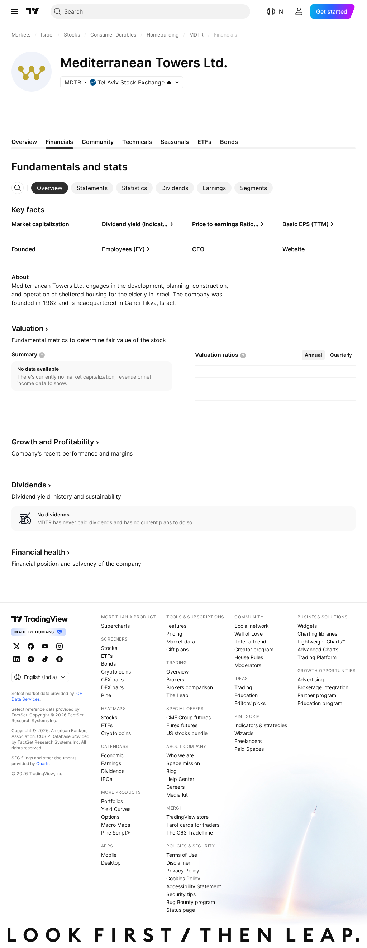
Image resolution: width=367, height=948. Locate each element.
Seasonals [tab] (175, 141)
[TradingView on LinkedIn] (16, 659)
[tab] (49, 188)
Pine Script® (115, 833)
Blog (171, 771)
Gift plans (177, 649)
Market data (180, 641)
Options (110, 817)
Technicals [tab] (137, 141)
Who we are (180, 755)
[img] (169, 82)
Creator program (253, 649)
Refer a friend (250, 641)
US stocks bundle (187, 733)
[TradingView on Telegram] (31, 659)
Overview (177, 672)
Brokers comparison (189, 687)
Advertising (310, 679)
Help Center (180, 779)
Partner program (316, 695)
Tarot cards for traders (192, 825)
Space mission (183, 763)
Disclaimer (178, 863)
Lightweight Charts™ (321, 641)
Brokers (175, 679)
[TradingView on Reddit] (59, 659)
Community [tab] (98, 141)
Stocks (109, 648)
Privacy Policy (182, 870)
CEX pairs (112, 679)
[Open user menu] (299, 11)
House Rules (248, 657)
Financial (38, 552)
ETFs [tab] (204, 141)
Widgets (307, 626)
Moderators (247, 665)
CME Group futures (188, 717)
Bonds (108, 664)
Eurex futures (181, 725)
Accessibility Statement (193, 886)
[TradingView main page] (32, 11)
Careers (175, 787)
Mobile (108, 855)
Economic (112, 755)
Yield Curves (115, 809)
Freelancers (248, 741)
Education (246, 695)
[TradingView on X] (16, 646)
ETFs (107, 656)
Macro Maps (115, 825)
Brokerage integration (322, 687)
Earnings (111, 763)
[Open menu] (15, 11)
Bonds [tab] (229, 141)
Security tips (181, 894)
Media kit (177, 795)
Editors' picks (250, 703)
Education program (319, 703)
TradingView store (187, 817)
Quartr (42, 763)
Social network (251, 626)
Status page (180, 910)
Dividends (112, 771)
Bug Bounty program (190, 902)
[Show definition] (42, 355)
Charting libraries (317, 634)
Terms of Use (181, 855)
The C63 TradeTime (189, 833)
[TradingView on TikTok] (45, 659)
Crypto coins (116, 672)
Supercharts (115, 626)
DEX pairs (112, 687)
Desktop (111, 863)
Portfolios (112, 801)
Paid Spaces (249, 749)
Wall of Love (248, 634)
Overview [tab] (24, 141)
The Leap (177, 695)
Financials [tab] (59, 141)
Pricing (174, 634)
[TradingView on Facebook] (31, 646)
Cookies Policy (183, 878)
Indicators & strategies (260, 725)
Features (176, 626)
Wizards (243, 733)
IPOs (106, 779)
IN (280, 11)
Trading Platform (317, 657)
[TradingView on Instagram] (59, 646)
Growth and (52, 442)
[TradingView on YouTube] (45, 646)
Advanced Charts (317, 649)
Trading (243, 687)
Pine (106, 695)
